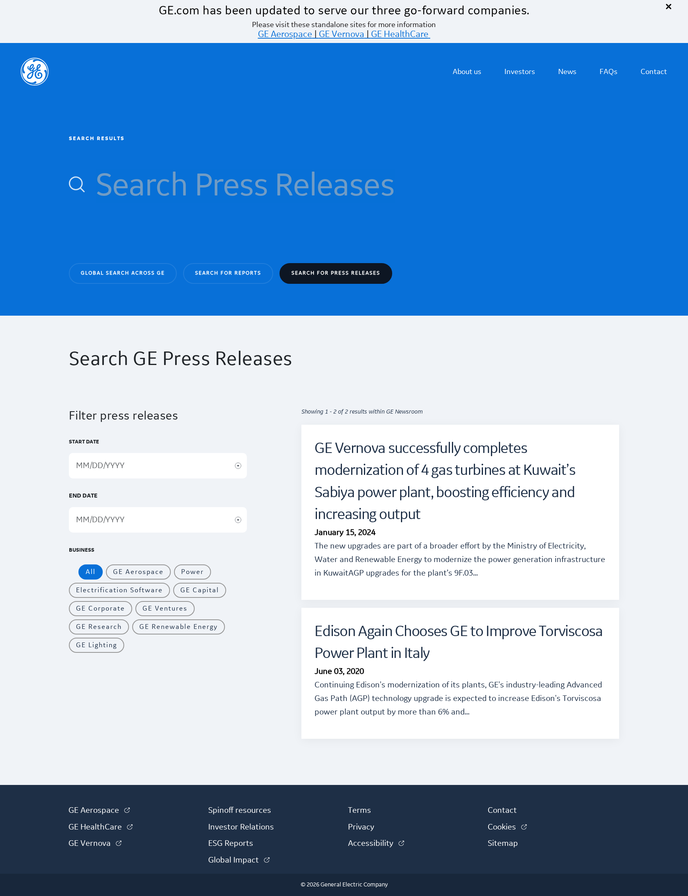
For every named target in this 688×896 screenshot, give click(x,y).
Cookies (507, 827)
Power (192, 572)
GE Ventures (165, 608)
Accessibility (376, 843)
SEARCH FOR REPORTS (228, 273)
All (91, 572)
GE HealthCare (399, 34)
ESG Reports (230, 843)
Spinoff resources (239, 810)
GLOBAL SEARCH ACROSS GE (123, 273)
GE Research (99, 627)
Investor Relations (241, 827)
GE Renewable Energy (178, 627)
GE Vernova (341, 34)
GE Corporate (100, 608)
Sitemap (503, 843)
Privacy (361, 827)
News (567, 72)
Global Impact (239, 860)
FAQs (609, 72)
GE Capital (199, 590)
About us (467, 72)
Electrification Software (119, 590)
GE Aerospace (285, 34)
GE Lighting (96, 645)
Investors (519, 72)
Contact (654, 72)
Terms (359, 810)
